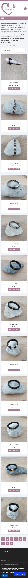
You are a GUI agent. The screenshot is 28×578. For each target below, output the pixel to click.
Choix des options (14, 88)
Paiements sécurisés (7, 556)
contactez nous (16, 38)
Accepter (5, 575)
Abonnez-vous (20, 574)
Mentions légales (5, 560)
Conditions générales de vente (9, 564)
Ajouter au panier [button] (14, 128)
